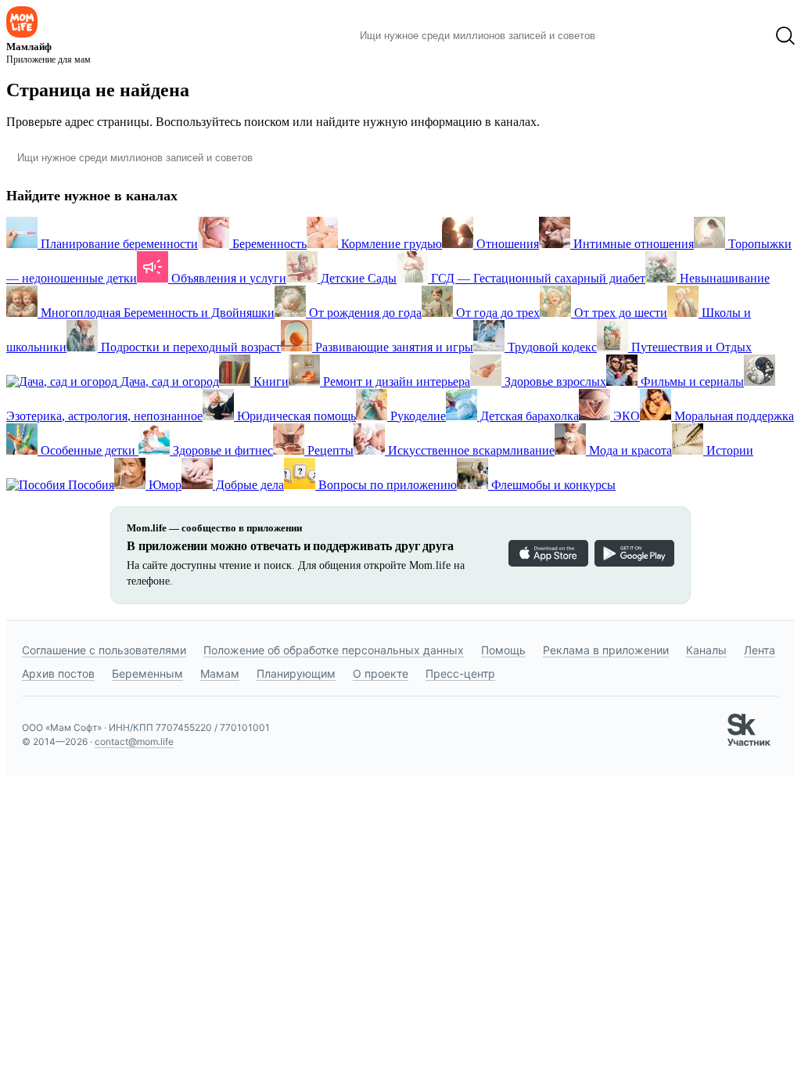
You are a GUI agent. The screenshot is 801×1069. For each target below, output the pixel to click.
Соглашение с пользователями (104, 650)
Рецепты (329, 450)
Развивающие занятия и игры (392, 347)
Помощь (503, 650)
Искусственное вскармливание (470, 450)
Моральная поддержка (732, 416)
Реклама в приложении (606, 650)
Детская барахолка (528, 416)
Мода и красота (629, 450)
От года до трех (496, 312)
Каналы (706, 650)
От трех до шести (619, 312)
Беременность (268, 243)
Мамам (219, 673)
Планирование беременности (118, 243)
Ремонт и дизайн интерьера (395, 381)
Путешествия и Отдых (690, 347)
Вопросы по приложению (386, 484)
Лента (759, 650)
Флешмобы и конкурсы (552, 484)
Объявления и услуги (227, 278)
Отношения (506, 243)
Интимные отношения (632, 243)
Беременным (147, 673)
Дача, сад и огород (168, 381)
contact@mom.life (134, 741)
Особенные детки (88, 450)
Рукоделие (416, 416)
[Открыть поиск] (785, 36)
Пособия (89, 484)
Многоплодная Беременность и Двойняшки (156, 312)
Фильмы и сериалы (691, 381)
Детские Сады (357, 278)
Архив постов (58, 673)
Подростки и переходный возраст (189, 347)
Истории (728, 450)
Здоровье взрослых (553, 381)
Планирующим (296, 673)
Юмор (163, 484)
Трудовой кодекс (551, 347)
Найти (631, 36)
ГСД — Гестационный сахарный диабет (536, 278)
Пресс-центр (460, 673)
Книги (269, 381)
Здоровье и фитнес (221, 450)
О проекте (380, 673)
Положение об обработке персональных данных (333, 650)
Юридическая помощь (295, 416)
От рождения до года (364, 312)
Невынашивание (723, 278)
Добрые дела (248, 484)
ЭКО (625, 416)
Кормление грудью (390, 243)
